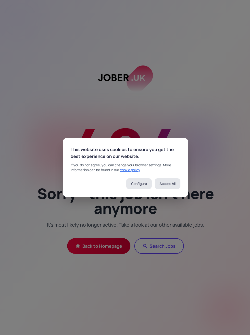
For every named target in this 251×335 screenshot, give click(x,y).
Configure (139, 183)
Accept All (168, 183)
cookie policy (130, 170)
